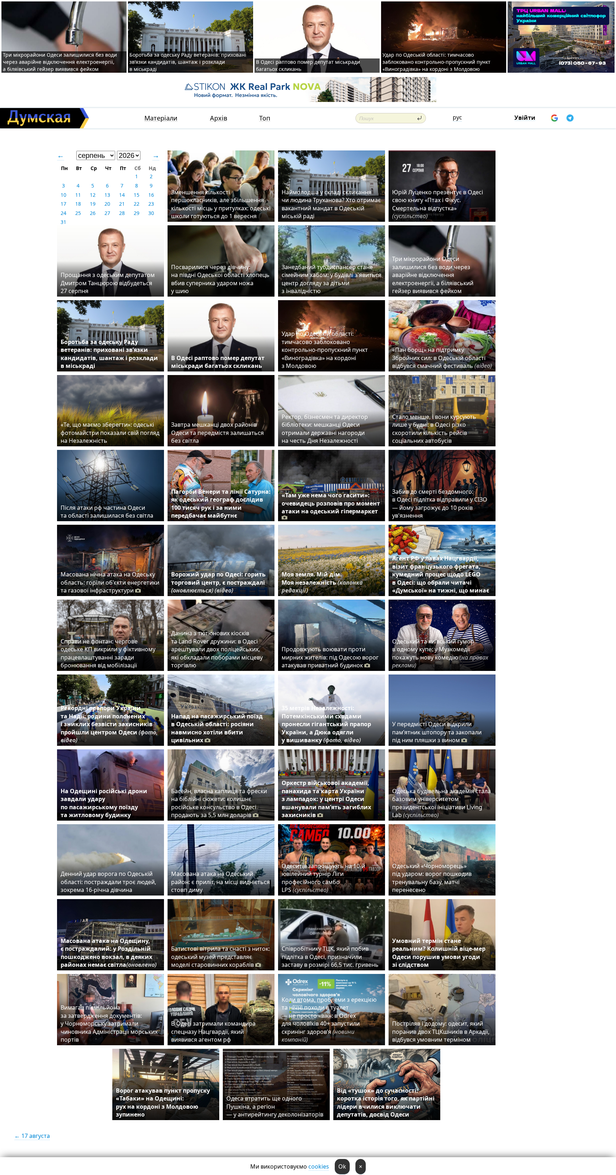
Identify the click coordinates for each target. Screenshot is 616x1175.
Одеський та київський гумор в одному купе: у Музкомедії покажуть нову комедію (440, 653)
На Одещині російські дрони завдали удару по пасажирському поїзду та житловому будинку (104, 803)
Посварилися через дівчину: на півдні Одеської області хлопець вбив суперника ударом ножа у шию (220, 279)
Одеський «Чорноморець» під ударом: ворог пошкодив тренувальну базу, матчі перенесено (432, 878)
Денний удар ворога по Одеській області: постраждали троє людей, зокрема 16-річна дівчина (108, 882)
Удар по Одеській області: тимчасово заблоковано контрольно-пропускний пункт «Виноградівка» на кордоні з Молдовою (437, 61)
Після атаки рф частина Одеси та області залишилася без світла (107, 511)
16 (151, 194)
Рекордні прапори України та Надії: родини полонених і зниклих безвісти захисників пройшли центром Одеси (109, 724)
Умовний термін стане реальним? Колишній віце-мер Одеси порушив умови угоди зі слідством (439, 953)
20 (107, 203)
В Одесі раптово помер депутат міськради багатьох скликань (218, 362)
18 (78, 203)
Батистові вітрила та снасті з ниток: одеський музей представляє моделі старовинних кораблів (220, 957)
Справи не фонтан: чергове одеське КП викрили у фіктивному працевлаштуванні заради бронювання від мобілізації (108, 653)
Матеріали (161, 118)
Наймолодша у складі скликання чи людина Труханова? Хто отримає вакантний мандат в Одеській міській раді (331, 204)
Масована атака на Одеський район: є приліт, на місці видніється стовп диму (220, 882)
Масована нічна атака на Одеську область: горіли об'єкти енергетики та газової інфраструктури (110, 582)
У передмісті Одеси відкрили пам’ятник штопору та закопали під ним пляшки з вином (437, 732)
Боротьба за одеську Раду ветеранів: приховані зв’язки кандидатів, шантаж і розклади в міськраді (187, 61)
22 (136, 203)
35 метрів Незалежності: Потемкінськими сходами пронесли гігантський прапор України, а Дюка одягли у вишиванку (326, 724)
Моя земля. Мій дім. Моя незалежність (322, 582)
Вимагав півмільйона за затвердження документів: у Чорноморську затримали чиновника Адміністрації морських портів (109, 1023)
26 (93, 213)
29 (136, 213)
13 (107, 194)
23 (151, 203)
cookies (318, 1166)
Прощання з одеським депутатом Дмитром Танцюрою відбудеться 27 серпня (108, 283)
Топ (264, 118)
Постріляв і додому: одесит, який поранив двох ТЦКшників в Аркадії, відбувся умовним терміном (440, 1031)
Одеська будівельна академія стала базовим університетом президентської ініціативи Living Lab (441, 803)
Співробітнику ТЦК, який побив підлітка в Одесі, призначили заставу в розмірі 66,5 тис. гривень (330, 957)
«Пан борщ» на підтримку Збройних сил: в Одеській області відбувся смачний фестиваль (442, 358)
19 (93, 203)
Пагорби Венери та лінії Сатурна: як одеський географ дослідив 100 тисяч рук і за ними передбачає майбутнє (221, 503)
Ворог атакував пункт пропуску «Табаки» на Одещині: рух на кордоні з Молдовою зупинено (163, 1102)
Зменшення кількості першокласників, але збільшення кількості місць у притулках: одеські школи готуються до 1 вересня (221, 204)
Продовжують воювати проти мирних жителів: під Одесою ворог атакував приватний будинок (330, 657)
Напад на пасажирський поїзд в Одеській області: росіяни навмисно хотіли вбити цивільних (217, 728)
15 (136, 194)
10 (63, 194)
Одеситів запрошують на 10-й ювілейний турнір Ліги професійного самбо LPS (323, 878)
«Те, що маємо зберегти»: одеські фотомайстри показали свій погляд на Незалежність (110, 433)
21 (122, 203)
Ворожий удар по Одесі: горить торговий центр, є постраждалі (218, 582)
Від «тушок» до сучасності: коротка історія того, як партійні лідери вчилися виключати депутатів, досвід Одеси (386, 1102)
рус (457, 117)
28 (122, 213)
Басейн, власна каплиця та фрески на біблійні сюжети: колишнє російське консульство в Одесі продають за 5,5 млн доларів (219, 803)
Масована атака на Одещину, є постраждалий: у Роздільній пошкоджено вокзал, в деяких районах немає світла (108, 953)
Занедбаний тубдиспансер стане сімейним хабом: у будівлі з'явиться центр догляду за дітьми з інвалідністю (331, 279)
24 (63, 213)
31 (63, 222)
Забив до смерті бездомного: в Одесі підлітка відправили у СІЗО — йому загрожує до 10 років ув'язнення (439, 503)
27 (107, 213)
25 (78, 213)
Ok (342, 1166)
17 (63, 203)
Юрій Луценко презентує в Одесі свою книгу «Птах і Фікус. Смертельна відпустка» (437, 204)
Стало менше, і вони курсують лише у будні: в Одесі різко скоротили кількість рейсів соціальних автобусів (434, 429)
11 (78, 194)
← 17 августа (32, 1136)
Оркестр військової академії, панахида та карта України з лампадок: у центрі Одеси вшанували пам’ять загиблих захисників (326, 799)
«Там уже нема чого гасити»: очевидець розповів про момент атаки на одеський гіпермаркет (331, 503)
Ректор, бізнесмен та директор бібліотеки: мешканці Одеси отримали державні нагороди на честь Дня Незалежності (325, 429)
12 (93, 194)
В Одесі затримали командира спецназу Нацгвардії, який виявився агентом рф (213, 1031)
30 (151, 213)
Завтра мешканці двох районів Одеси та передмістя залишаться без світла (217, 433)
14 (122, 194)
